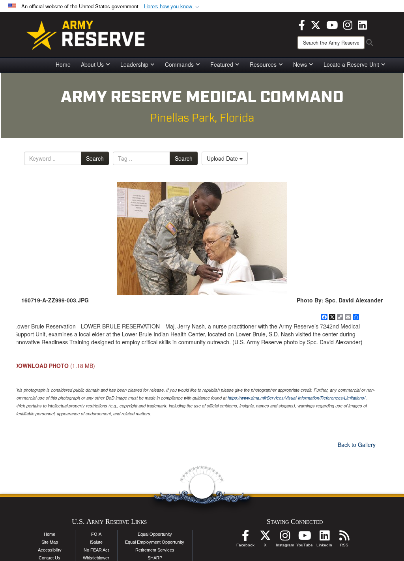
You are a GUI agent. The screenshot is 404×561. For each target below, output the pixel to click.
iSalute (96, 542)
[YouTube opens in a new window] (332, 24)
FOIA (96, 534)
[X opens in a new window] (315, 24)
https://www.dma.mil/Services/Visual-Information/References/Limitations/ (296, 398)
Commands (179, 64)
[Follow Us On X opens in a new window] (265, 538)
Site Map (49, 542)
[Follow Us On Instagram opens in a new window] (285, 538)
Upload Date (223, 158)
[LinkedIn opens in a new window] (362, 24)
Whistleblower (96, 557)
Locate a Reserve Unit (351, 64)
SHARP (155, 557)
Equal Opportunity (155, 534)
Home (63, 64)
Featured (221, 64)
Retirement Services (154, 550)
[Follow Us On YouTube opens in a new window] (304, 538)
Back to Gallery (357, 444)
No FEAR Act (96, 550)
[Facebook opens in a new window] (302, 24)
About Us (92, 64)
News (300, 64)
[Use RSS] (344, 538)
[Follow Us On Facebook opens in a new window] (245, 538)
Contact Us (49, 557)
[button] (172, 6)
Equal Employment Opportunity (154, 542)
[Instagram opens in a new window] (347, 24)
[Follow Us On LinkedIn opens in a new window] (324, 538)
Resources (263, 64)
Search (95, 158)
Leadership (134, 64)
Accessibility (50, 550)
